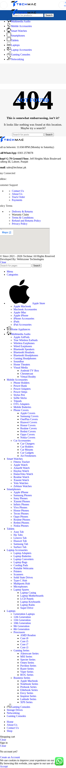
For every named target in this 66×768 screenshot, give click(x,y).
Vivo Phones (20, 507)
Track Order (18, 197)
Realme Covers (28, 428)
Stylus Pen (19, 394)
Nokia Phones (21, 525)
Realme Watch (21, 477)
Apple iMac (20, 312)
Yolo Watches (21, 483)
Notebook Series (29, 683)
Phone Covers (21, 410)
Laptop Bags (20, 562)
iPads (16, 321)
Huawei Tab (20, 540)
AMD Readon (28, 635)
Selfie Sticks (20, 398)
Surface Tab (20, 547)
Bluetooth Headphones (26, 355)
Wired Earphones (23, 346)
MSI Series (26, 656)
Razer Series (27, 668)
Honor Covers (28, 425)
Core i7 (24, 644)
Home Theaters (22, 364)
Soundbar (19, 361)
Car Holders (26, 446)
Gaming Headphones (25, 358)
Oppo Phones (21, 516)
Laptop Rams (27, 604)
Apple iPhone (21, 315)
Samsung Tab (21, 544)
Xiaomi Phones (22, 501)
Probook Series (28, 687)
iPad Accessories (22, 324)
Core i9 (24, 638)
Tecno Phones (21, 513)
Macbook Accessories (25, 309)
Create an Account (10, 757)
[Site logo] (23, 6)
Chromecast (26, 373)
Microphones (21, 586)
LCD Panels (27, 598)
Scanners (18, 574)
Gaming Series (21, 650)
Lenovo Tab (20, 537)
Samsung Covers (29, 416)
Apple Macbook (22, 306)
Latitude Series (28, 699)
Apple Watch (21, 464)
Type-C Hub (20, 580)
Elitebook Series (29, 690)
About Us (17, 194)
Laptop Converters (24, 559)
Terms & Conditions (23, 217)
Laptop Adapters (22, 553)
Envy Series (26, 693)
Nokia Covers (27, 437)
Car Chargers (27, 443)
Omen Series (27, 662)
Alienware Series (29, 653)
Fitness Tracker (22, 461)
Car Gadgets (27, 452)
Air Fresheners (28, 455)
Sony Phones (21, 498)
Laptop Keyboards (30, 601)
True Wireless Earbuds (26, 340)
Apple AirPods (21, 337)
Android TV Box (29, 370)
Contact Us (18, 190)
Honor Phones (21, 510)
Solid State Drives (23, 577)
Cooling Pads (21, 565)
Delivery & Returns (22, 211)
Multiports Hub (22, 583)
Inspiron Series (28, 696)
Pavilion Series (28, 665)
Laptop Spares (21, 589)
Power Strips (20, 391)
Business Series (22, 677)
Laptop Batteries (22, 556)
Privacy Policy (19, 223)
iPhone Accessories (24, 318)
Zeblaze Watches (23, 486)
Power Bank (20, 385)
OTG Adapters (21, 404)
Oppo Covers (27, 434)
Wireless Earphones (24, 343)
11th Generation (22, 620)
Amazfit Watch (22, 467)
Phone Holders (21, 382)
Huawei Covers (28, 422)
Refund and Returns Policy (26, 220)
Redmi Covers (28, 431)
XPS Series (26, 702)
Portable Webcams (23, 568)
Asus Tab (19, 531)
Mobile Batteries (22, 407)
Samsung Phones (23, 495)
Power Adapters (22, 388)
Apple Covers (27, 413)
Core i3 (24, 647)
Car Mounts (26, 449)
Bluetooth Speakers (24, 349)
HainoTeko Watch (23, 474)
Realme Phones (22, 519)
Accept (4, 766)
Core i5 (24, 641)
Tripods (18, 401)
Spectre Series (27, 659)
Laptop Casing (28, 592)
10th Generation (22, 623)
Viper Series (26, 671)
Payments (17, 200)
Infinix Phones (21, 504)
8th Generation (21, 629)
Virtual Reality (28, 376)
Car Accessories (22, 440)
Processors (19, 632)
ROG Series (26, 674)
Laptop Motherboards (31, 595)
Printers (18, 571)
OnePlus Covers (29, 419)
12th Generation (22, 617)
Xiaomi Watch (21, 480)
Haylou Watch (21, 471)
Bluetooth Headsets (24, 352)
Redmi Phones (21, 522)
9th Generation (21, 626)
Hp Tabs (18, 534)
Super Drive (26, 607)
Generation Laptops (24, 614)
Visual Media (21, 367)
